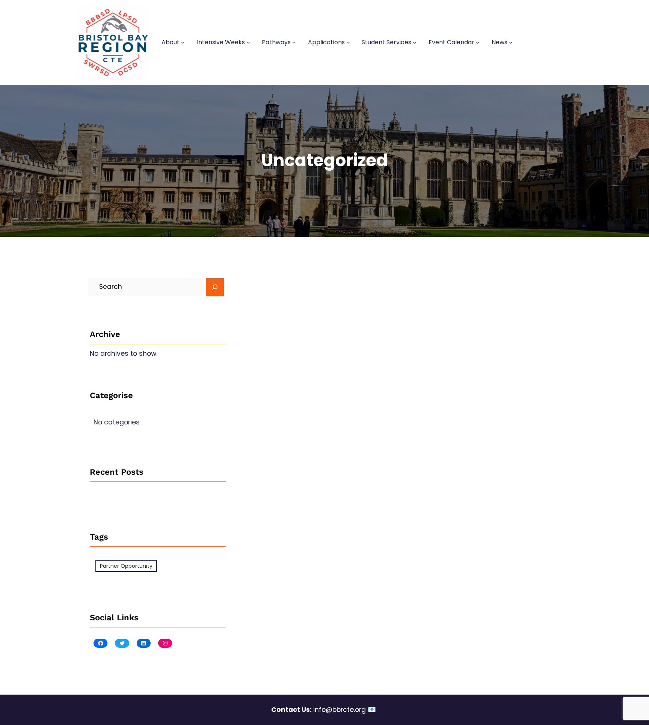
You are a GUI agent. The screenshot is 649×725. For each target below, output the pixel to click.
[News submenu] (511, 42)
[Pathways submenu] (294, 42)
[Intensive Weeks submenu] (248, 42)
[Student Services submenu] (415, 42)
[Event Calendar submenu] (478, 42)
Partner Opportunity (126, 566)
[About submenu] (183, 42)
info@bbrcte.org (339, 709)
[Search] (215, 287)
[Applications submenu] (348, 42)
